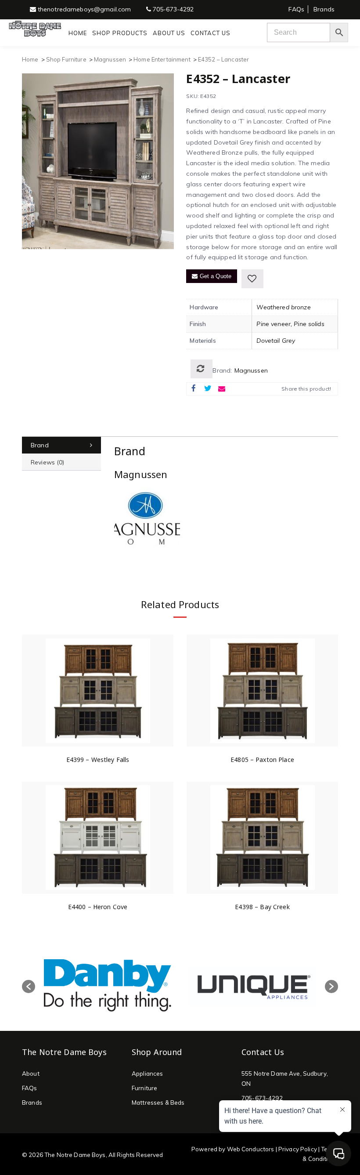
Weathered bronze (283, 307)
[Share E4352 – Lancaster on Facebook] (194, 389)
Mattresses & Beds (158, 1102)
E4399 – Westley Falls (98, 759)
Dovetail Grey (275, 341)
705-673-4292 (172, 9)
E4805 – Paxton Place (262, 759)
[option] (107, 986)
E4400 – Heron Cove (98, 907)
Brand (40, 445)
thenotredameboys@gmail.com (83, 9)
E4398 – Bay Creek (262, 907)
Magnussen (110, 59)
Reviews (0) (48, 462)
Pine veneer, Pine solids (290, 324)
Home (30, 59)
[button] (28, 986)
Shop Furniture (66, 59)
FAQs (296, 9)
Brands (324, 9)
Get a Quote (215, 276)
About (31, 1073)
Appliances (147, 1073)
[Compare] (201, 368)
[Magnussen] (147, 520)
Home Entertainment (162, 59)
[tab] (61, 445)
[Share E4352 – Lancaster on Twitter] (208, 389)
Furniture (144, 1088)
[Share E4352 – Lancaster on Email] (222, 389)
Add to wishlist (252, 278)
